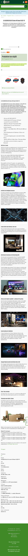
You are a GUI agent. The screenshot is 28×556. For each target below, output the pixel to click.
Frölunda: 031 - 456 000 (14, 528)
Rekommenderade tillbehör (8, 88)
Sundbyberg (14, 536)
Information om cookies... (14, 546)
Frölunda (14, 535)
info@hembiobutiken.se (14, 533)
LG (1, 455)
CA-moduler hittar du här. (12, 444)
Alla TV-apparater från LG (7, 59)
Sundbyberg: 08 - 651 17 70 (14, 530)
